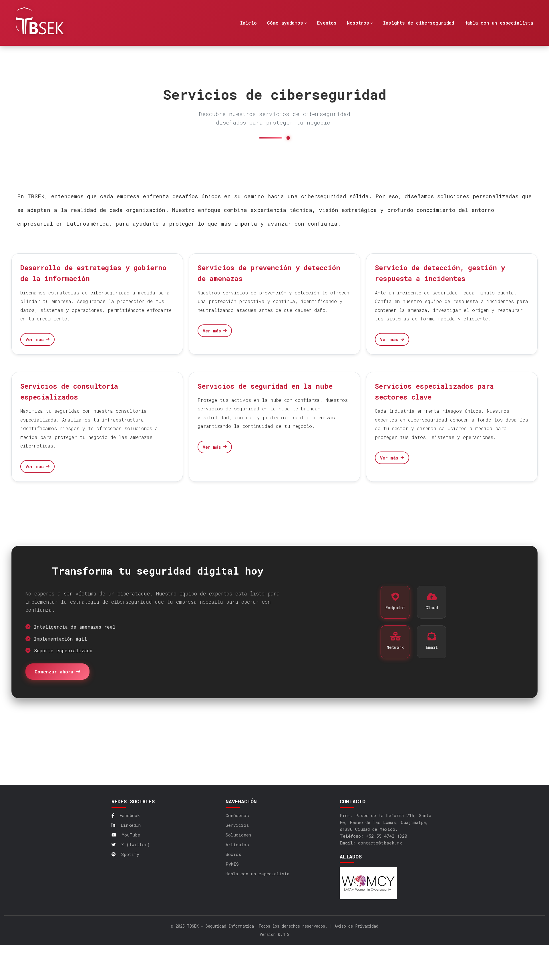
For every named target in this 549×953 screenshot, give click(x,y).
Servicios (237, 825)
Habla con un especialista (257, 873)
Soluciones (239, 835)
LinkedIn (129, 825)
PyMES (232, 864)
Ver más (34, 339)
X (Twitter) (134, 844)
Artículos (237, 844)
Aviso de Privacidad (356, 926)
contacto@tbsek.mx (380, 843)
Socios (233, 854)
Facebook (128, 815)
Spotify (129, 854)
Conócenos (237, 815)
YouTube (129, 835)
